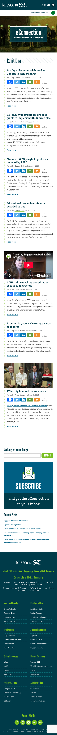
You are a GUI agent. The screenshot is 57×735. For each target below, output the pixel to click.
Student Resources (38, 630)
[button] (53, 5)
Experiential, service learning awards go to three (29, 325)
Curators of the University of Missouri (27, 732)
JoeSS (6, 666)
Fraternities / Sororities (12, 640)
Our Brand (49, 588)
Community (38, 577)
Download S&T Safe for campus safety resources (22, 529)
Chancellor (34, 688)
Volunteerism (9, 644)
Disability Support (29, 591)
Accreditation (10, 588)
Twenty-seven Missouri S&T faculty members (27, 406)
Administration (36, 683)
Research (50, 571)
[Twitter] (17, 82)
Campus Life (19, 577)
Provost (33, 693)
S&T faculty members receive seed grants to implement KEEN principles (28, 116)
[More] (37, 82)
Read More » (12, 106)
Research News (9, 621)
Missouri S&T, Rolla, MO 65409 (19, 583)
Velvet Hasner (20, 289)
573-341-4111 (44, 583)
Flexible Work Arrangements (41, 666)
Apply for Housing (37, 621)
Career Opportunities (38, 644)
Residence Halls (36, 609)
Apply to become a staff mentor (16, 520)
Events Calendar (10, 609)
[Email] (30, 82)
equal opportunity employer (36, 729)
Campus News (9, 613)
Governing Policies (37, 701)
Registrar (33, 635)
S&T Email (8, 674)
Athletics (29, 577)
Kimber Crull (19, 77)
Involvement (9, 630)
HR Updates (35, 674)
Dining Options (36, 613)
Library (6, 662)
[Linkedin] (23, 82)
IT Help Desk (9, 697)
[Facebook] (10, 82)
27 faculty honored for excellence (26, 391)
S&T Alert (7, 701)
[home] (19, 5)
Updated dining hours (12, 525)
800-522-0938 (21, 585)
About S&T (7, 571)
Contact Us (36, 585)
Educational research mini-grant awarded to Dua (26, 205)
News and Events (11, 603)
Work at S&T (35, 662)
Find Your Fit (9, 648)
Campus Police (9, 688)
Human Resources (37, 656)
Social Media (28, 715)
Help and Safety (10, 683)
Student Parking (36, 648)
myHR (32, 670)
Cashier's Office (36, 640)
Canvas (6, 670)
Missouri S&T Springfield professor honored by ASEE (27, 160)
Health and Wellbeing (12, 693)
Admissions (18, 571)
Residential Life (36, 603)
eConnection (28, 32)
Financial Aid (39, 571)
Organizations (9, 635)
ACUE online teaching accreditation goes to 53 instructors (28, 284)
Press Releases (36, 697)
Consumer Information (30, 588)
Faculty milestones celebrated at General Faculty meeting (26, 72)
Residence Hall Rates (38, 617)
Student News (9, 617)
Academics (28, 571)
